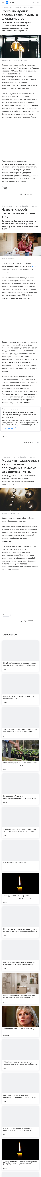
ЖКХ (34, 266)
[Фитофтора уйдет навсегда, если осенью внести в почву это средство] (20, 755)
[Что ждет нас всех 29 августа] (20, 855)
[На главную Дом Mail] (11, 2)
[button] (20, 46)
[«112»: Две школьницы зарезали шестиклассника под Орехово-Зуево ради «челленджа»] (20, 888)
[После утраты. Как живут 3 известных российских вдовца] (20, 689)
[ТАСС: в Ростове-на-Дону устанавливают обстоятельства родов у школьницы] (20, 722)
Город (32, 7)
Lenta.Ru (25, 206)
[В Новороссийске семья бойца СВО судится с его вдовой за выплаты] (20, 1121)
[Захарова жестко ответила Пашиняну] (20, 1021)
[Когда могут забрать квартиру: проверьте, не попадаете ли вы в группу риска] (20, 1088)
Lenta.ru (24, 7)
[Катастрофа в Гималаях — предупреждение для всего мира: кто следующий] (20, 789)
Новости (34, 206)
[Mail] (7, 2)
